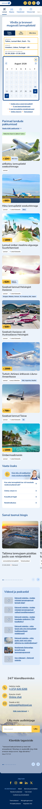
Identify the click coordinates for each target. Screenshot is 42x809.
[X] (31, 783)
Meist (20, 789)
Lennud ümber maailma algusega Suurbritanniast (20, 246)
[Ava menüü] (38, 3)
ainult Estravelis (15, 209)
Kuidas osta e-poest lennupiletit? (22, 104)
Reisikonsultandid (16, 792)
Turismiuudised (25, 561)
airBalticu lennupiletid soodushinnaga (14, 165)
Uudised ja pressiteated (21, 795)
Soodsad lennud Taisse (14, 416)
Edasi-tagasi (9, 33)
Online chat (15, 697)
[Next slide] (38, 579)
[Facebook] (10, 783)
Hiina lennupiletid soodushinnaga (20, 206)
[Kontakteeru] (29, 3)
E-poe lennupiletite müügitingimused (21, 109)
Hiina (24, 209)
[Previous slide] (33, 579)
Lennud (5, 170)
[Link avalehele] (5, 3)
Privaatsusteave (15, 803)
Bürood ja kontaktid (30, 789)
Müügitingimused (26, 800)
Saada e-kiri (14, 702)
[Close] (36, 59)
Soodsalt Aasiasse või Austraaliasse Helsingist (15, 333)
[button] (3, 764)
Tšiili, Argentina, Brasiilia (29, 380)
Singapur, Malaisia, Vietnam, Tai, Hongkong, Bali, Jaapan (19, 296)
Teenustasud (28, 112)
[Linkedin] (26, 783)
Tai (23, 419)
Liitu (35, 729)
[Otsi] (25, 3)
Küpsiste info (27, 803)
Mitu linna (32, 33)
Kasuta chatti (15, 694)
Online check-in (16, 112)
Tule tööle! (28, 792)
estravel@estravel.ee (20, 705)
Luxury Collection (15, 380)
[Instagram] (16, 783)
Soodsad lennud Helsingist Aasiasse (16, 288)
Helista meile (14, 686)
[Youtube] (21, 783)
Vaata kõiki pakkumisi (10, 128)
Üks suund (21, 33)
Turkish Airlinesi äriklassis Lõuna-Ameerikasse (20, 375)
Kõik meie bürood (20, 711)
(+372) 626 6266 (18, 689)
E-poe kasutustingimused (21, 106)
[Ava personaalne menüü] (34, 3)
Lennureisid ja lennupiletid (11, 561)
